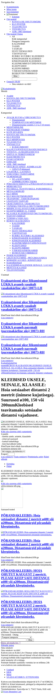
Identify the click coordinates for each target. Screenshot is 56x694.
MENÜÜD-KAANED (17, 267)
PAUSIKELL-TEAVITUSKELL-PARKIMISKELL (29, 189)
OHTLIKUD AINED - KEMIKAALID (24, 167)
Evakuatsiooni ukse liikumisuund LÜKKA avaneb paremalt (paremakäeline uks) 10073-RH (24, 327)
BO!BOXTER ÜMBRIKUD (24, 253)
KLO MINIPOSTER (16, 139)
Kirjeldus (10, 464)
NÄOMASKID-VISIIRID (18, 130)
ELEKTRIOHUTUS (16, 157)
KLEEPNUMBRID (20, 248)
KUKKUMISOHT (20, 147)
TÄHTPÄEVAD (19, 233)
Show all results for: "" (11, 643)
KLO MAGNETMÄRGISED (20, 196)
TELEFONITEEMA (16, 270)
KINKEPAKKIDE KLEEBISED (26, 238)
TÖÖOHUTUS (19, 29)
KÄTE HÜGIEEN (15, 132)
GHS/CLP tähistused (21, 169)
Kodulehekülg (7, 363)
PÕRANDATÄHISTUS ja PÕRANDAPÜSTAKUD (30, 184)
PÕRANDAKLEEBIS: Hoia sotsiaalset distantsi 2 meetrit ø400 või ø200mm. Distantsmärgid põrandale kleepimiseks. (27, 521)
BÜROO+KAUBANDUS (18, 221)
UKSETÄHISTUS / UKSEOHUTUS (23, 203)
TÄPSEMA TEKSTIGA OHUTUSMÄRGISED (28, 206)
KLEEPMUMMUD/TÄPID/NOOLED (29, 243)
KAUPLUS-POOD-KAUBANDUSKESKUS (27, 149)
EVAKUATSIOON (15, 159)
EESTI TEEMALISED (22, 231)
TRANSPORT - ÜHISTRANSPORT (23, 199)
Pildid (9, 466)
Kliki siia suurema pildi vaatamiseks (16, 431)
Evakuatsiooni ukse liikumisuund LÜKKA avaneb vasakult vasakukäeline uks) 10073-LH (24, 284)
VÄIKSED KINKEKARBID (25, 250)
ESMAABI (11, 162)
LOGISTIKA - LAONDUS (19, 171)
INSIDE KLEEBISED (16, 255)
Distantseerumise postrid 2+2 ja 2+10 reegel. (31, 125)
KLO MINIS (12, 194)
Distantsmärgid (18, 120)
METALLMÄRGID (15, 191)
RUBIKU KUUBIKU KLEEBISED (28, 235)
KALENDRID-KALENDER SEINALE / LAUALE (30, 265)
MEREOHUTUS (14, 186)
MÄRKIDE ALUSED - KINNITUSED (24, 260)
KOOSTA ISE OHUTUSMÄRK (26, 22)
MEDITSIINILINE (15, 127)
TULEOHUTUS (19, 26)
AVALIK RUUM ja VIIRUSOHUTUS (24, 117)
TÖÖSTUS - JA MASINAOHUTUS (23, 152)
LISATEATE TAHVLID (17, 201)
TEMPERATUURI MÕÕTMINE (26, 122)
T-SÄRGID (17, 228)
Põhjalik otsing (7, 645)
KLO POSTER (18, 24)
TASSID (16, 226)
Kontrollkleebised (14, 263)
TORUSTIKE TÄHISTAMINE (20, 174)
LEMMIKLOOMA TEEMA (24, 181)
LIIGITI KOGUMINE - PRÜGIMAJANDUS (27, 258)
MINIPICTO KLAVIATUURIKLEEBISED (26, 208)
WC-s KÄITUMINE (21, 179)
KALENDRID (18, 223)
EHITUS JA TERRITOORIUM (21, 154)
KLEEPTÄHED (19, 245)
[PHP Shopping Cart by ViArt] (11, 691)
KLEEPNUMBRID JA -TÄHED (21, 211)
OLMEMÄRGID (14, 176)
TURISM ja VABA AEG (17, 218)
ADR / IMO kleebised (21, 31)
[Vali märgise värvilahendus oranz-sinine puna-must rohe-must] (13, 451)
